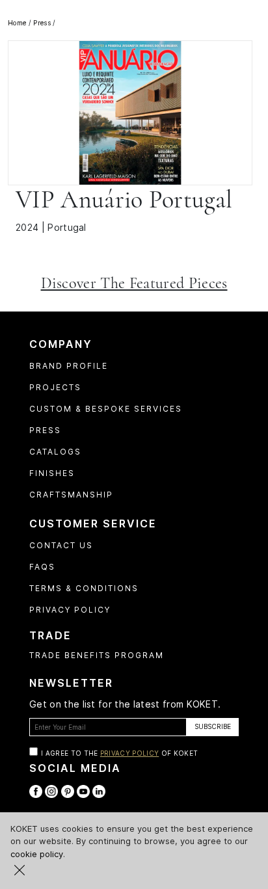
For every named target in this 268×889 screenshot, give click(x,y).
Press (45, 430)
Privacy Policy (70, 610)
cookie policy (36, 854)
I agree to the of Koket (119, 753)
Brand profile (68, 366)
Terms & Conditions (84, 588)
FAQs (42, 567)
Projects (55, 387)
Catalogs (55, 452)
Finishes (52, 473)
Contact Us (61, 545)
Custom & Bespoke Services (105, 409)
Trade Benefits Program (96, 655)
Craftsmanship (71, 494)
